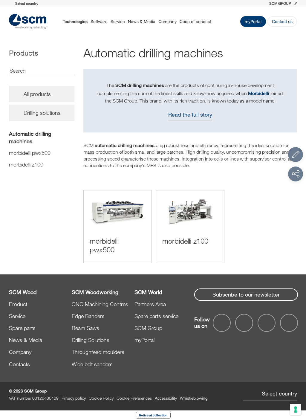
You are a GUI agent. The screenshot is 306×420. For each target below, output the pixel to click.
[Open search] (219, 21)
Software (99, 21)
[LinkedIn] (267, 323)
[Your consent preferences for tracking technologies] (295, 409)
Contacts (19, 364)
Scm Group (280, 3)
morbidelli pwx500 (30, 152)
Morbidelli (258, 93)
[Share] (295, 174)
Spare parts (22, 328)
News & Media (141, 21)
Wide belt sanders (92, 364)
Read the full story (190, 114)
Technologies (75, 21)
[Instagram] (289, 323)
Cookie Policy (101, 398)
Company (167, 21)
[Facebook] (222, 323)
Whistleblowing (194, 398)
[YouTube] (244, 323)
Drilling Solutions (90, 340)
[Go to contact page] (295, 154)
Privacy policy (74, 398)
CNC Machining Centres (100, 304)
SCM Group (148, 328)
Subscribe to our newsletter (246, 294)
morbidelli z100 (26, 164)
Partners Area (150, 304)
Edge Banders (88, 316)
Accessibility (166, 398)
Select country (279, 393)
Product (18, 304)
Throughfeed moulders (98, 352)
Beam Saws (85, 328)
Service (118, 21)
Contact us (282, 21)
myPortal (253, 21)
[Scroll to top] (295, 382)
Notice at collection (153, 415)
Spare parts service (156, 316)
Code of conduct (195, 21)
